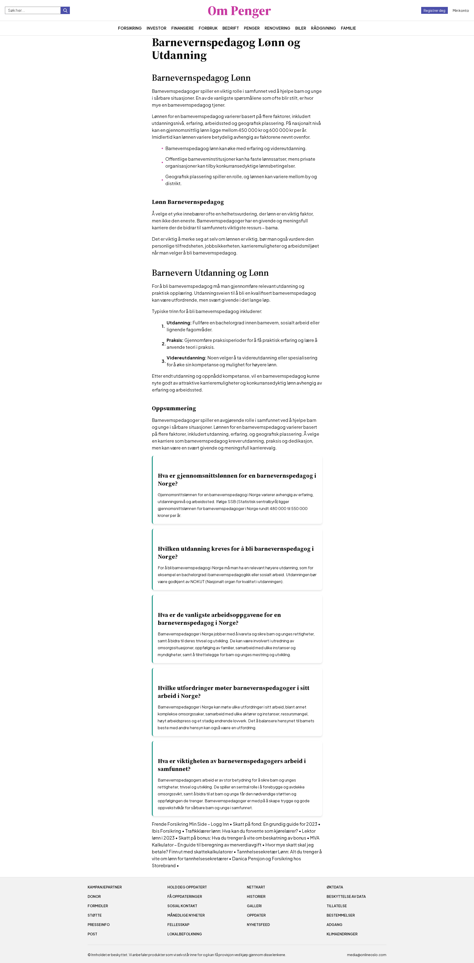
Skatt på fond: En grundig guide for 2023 (275, 824)
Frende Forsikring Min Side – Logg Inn (190, 824)
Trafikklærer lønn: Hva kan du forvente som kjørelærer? (241, 831)
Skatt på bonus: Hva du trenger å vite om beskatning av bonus (242, 838)
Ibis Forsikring (166, 831)
